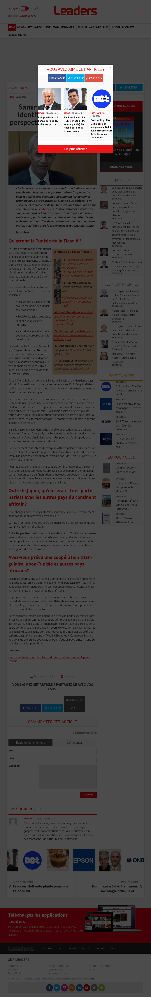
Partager (58, 78)
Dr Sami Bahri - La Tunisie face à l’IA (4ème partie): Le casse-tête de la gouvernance (74, 124)
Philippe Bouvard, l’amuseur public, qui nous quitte (48, 121)
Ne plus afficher (75, 149)
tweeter (77, 78)
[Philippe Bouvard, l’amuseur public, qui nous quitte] (49, 98)
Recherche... (109, 11)
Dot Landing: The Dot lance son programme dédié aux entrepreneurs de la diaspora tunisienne (101, 129)
